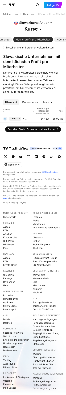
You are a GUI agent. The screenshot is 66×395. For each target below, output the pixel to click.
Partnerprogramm (42, 384)
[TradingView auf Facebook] (13, 156)
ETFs (5, 230)
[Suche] (37, 5)
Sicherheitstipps (41, 337)
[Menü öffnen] (4, 5)
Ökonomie (8, 274)
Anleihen (7, 234)
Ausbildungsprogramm (44, 388)
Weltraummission (41, 278)
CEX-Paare (8, 241)
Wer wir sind (39, 274)
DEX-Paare (8, 244)
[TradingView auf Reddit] (59, 156)
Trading (7, 360)
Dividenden (9, 281)
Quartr (6, 198)
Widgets (37, 353)
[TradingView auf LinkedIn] (36, 156)
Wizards (7, 380)
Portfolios (8, 295)
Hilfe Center (39, 285)
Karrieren (37, 289)
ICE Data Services (50, 172)
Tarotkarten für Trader (44, 305)
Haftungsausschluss (43, 322)
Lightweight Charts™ (43, 360)
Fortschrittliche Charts (44, 364)
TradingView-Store (42, 302)
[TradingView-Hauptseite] (16, 148)
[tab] (33, 39)
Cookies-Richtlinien (43, 329)
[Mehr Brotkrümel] (16, 14)
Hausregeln (9, 346)
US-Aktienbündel (41, 265)
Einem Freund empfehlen (16, 339)
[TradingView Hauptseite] (12, 5)
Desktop (7, 322)
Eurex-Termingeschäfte (45, 261)
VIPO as (25, 118)
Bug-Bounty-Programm (45, 340)
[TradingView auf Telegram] (44, 156)
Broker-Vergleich (41, 244)
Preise (36, 220)
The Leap (38, 248)
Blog (35, 281)
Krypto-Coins (10, 237)
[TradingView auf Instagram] (28, 156)
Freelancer (8, 384)
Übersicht (38, 237)
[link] (31, 47)
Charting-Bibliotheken (44, 357)
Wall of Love (9, 336)
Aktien (6, 226)
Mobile (6, 319)
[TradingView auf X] (5, 156)
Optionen (8, 302)
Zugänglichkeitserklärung (46, 333)
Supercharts (9, 217)
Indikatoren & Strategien (16, 377)
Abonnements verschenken (47, 227)
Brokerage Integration (44, 381)
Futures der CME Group (45, 258)
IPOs (5, 285)
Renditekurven (10, 298)
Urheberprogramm (13, 343)
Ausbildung (9, 363)
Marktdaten (39, 224)
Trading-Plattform (42, 368)
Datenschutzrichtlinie (44, 326)
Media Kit (37, 292)
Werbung (37, 377)
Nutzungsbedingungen (45, 319)
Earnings (7, 278)
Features (37, 217)
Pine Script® (9, 309)
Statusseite (38, 344)
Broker (36, 241)
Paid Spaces (9, 387)
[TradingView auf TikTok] (51, 156)
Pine (5, 248)
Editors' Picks (10, 367)
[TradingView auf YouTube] (21, 156)
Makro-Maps (9, 305)
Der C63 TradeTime (43, 309)
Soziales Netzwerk (13, 332)
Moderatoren (10, 350)
